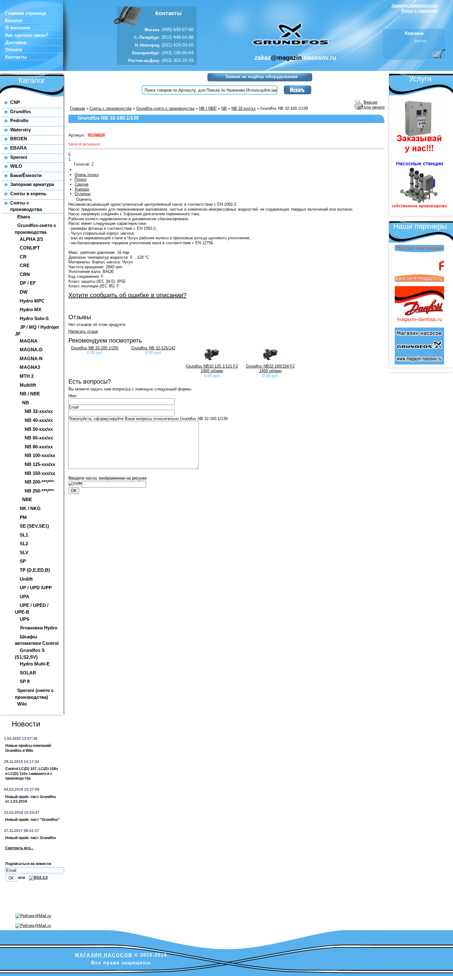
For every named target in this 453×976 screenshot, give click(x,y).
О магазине (18, 27)
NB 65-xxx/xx (39, 437)
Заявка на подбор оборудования (261, 76)
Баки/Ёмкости (26, 175)
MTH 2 (27, 376)
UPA (24, 596)
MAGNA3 (30, 367)
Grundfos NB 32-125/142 (153, 348)
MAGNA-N (31, 358)
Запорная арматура (32, 184)
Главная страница (25, 13)
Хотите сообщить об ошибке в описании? (127, 295)
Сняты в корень (28, 193)
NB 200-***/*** (39, 481)
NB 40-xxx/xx (39, 420)
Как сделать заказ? (26, 35)
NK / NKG (30, 508)
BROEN (18, 138)
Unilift (26, 579)
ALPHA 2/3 (31, 239)
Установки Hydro (38, 627)
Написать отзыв (83, 331)
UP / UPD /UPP (36, 587)
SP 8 (25, 681)
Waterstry (20, 129)
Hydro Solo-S (34, 318)
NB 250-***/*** (39, 490)
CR (23, 256)
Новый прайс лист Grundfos (30, 838)
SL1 (24, 534)
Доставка (15, 42)
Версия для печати (374, 104)
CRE (25, 265)
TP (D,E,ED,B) (35, 570)
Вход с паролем (419, 10)
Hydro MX (30, 309)
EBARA (18, 147)
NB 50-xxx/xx (39, 429)
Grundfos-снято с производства (165, 108)
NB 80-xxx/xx (39, 446)
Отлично (83, 193)
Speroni (18, 157)
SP (23, 561)
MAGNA (29, 341)
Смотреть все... (19, 848)
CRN (25, 274)
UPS (24, 619)
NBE (27, 499)
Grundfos (20, 111)
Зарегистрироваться (414, 5)
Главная (77, 108)
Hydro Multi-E (35, 663)
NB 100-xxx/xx (40, 455)
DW (23, 291)
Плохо (80, 179)
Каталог (14, 20)
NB (25, 402)
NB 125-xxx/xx (40, 464)
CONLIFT (30, 247)
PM (23, 517)
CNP (15, 102)
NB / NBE (30, 393)
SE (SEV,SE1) (34, 526)
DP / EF (28, 283)
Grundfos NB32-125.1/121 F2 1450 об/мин (212, 368)
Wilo (22, 703)
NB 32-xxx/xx (39, 411)
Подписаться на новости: (28, 864)
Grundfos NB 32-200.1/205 (94, 348)
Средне (81, 184)
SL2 (24, 543)
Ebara (23, 216)
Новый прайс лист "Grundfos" (32, 819)
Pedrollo (19, 120)
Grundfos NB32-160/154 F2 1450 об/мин (270, 368)
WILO (16, 166)
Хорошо (82, 189)
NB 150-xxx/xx (40, 473)
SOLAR (28, 672)
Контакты (16, 57)
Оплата (13, 49)
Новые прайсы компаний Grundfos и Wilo (28, 748)
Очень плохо (87, 174)
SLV (24, 552)
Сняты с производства (111, 108)
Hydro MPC (32, 300)
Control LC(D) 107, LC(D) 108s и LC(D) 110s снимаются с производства (31, 773)
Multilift (28, 385)
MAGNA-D (31, 349)
